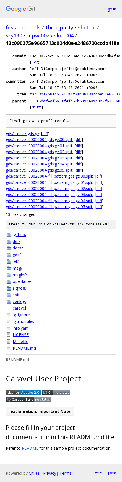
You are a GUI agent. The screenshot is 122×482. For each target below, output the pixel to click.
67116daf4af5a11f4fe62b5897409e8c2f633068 (75, 100)
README (30, 448)
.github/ (19, 234)
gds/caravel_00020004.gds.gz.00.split (39, 139)
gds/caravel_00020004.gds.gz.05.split (39, 170)
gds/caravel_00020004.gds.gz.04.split (39, 164)
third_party (59, 27)
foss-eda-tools (23, 27)
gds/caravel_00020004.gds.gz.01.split (39, 145)
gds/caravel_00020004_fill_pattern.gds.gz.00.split (49, 176)
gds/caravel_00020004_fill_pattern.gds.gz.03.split (49, 194)
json (111, 472)
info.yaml (21, 328)
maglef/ (20, 275)
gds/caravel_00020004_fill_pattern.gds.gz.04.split (49, 200)
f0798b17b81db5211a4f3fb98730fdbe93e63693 (75, 94)
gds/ (17, 254)
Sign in (110, 9)
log (35, 62)
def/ (16, 241)
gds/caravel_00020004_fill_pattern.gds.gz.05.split (49, 206)
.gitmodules (23, 321)
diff (36, 107)
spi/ (16, 294)
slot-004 (64, 35)
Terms (65, 473)
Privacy (49, 473)
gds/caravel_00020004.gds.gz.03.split (39, 158)
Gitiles (34, 473)
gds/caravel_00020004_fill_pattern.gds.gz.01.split (49, 182)
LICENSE (21, 334)
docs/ (18, 248)
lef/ (16, 261)
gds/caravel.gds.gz (22, 133)
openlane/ (22, 281)
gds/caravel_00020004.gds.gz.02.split (39, 151)
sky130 (14, 35)
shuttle (87, 27)
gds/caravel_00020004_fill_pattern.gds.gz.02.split (49, 188)
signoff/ (20, 288)
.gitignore (21, 314)
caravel (19, 308)
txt (98, 472)
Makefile (20, 341)
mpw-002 (38, 35)
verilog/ (19, 301)
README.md (24, 348)
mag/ (17, 268)
